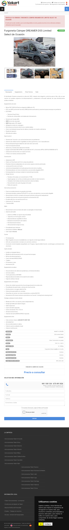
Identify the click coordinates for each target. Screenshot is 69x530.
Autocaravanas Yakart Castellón (13, 460)
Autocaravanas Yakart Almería (13, 449)
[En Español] (66, 2)
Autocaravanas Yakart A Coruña (13, 439)
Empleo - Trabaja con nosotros (13, 511)
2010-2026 (7, 523)
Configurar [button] (48, 524)
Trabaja (59, 2)
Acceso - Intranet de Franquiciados (14, 514)
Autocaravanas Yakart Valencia (30, 484)
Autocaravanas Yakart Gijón (12, 463)
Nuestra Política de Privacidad (13, 507)
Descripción (9, 92)
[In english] (66, 4)
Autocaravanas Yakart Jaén (29, 474)
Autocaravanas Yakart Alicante (13, 446)
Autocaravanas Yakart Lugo (29, 477)
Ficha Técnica (29, 92)
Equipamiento (18, 92)
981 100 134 (47, 384)
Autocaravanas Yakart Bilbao (13, 453)
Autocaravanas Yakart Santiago (30, 481)
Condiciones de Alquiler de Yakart (14, 504)
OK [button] (41, 524)
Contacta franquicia (51, 4)
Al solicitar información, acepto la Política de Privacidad (35, 407)
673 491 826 (58, 384)
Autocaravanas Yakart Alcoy (12, 442)
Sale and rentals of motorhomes (20, 525)
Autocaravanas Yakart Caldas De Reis (15, 456)
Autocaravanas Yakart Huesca (29, 467)
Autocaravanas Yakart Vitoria (29, 488)
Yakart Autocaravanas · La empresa (14, 500)
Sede (37, 92)
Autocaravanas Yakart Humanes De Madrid (33, 470)
